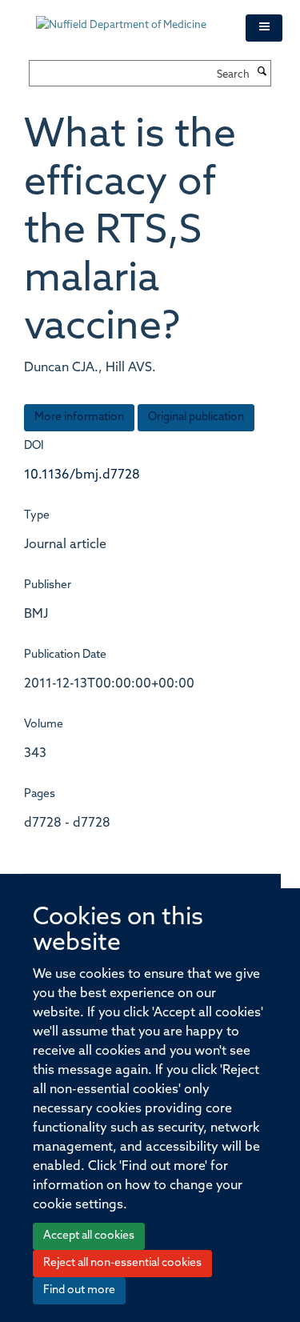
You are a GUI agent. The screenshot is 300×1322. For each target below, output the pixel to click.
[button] (264, 28)
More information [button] (79, 417)
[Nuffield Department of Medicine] (129, 17)
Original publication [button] (196, 417)
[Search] (262, 73)
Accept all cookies (88, 1236)
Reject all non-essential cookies (122, 1263)
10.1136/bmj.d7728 (82, 475)
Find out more (79, 1290)
